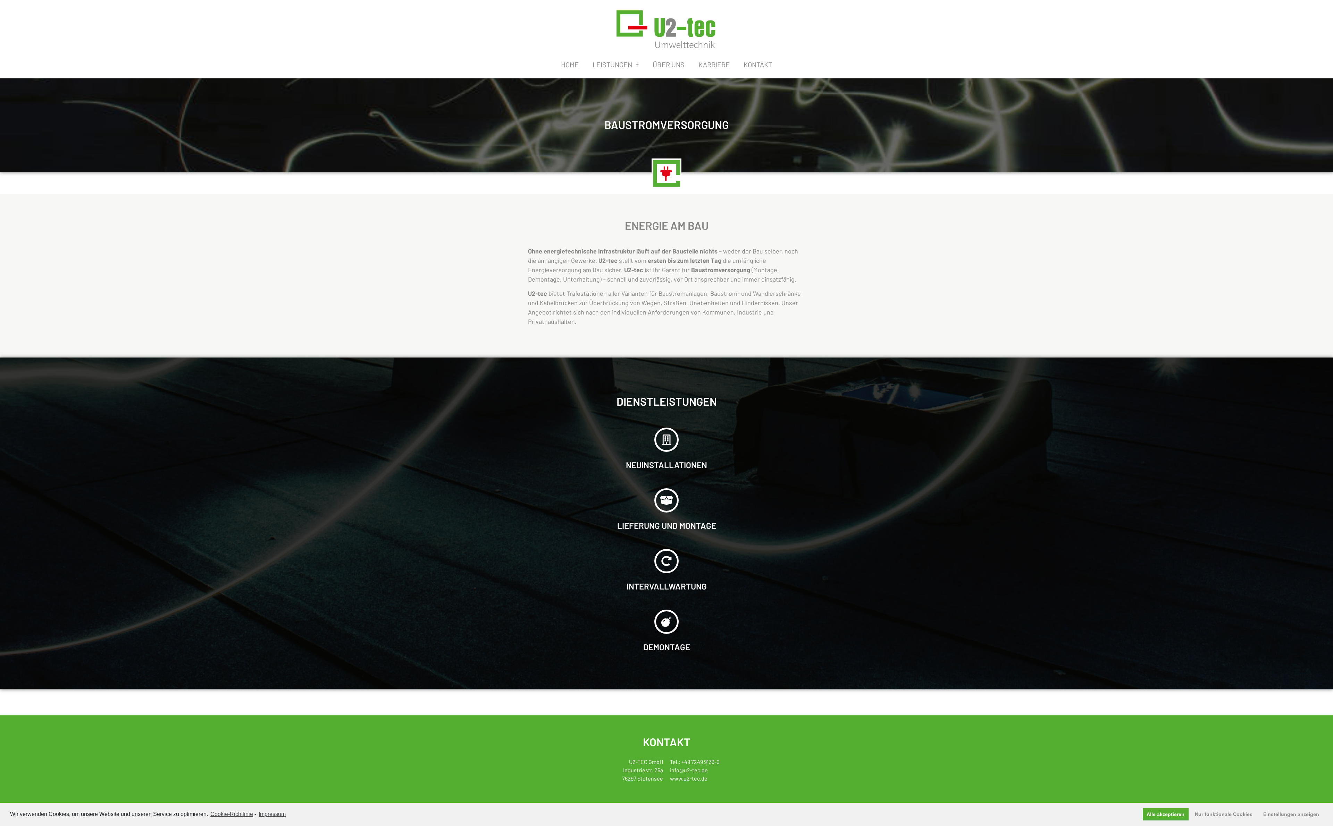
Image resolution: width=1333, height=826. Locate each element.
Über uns (669, 64)
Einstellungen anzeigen (1291, 814)
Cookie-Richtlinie (231, 814)
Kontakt (758, 64)
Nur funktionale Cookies (1223, 814)
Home (570, 64)
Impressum (272, 814)
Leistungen (612, 64)
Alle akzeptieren (1165, 814)
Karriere (714, 64)
